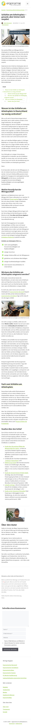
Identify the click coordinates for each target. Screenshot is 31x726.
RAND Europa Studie (10, 462)
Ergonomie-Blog (7, 697)
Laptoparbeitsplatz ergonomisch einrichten (15, 678)
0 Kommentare (5, 24)
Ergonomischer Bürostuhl (10, 665)
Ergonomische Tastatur (9, 673)
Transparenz (6, 709)
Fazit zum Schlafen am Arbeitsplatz (12, 99)
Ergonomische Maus (8, 670)
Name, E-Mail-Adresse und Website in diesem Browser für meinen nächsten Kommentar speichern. (14, 643)
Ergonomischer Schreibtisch (10, 667)
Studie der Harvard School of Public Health (16, 473)
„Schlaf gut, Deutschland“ (12, 460)
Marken (5, 692)
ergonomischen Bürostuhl (17, 292)
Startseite (3, 10)
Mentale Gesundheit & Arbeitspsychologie (15, 10)
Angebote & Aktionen (8, 695)
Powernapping (14, 199)
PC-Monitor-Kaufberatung (10, 675)
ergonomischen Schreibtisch (9, 296)
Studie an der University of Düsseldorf (15, 491)
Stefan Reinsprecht (8, 23)
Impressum (12, 723)
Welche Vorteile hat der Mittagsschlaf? (15, 93)
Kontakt (5, 712)
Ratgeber (5, 687)
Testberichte (6, 690)
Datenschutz (19, 723)
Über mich (6, 707)
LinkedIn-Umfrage (10, 485)
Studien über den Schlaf (11, 101)
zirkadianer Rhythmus (8, 237)
